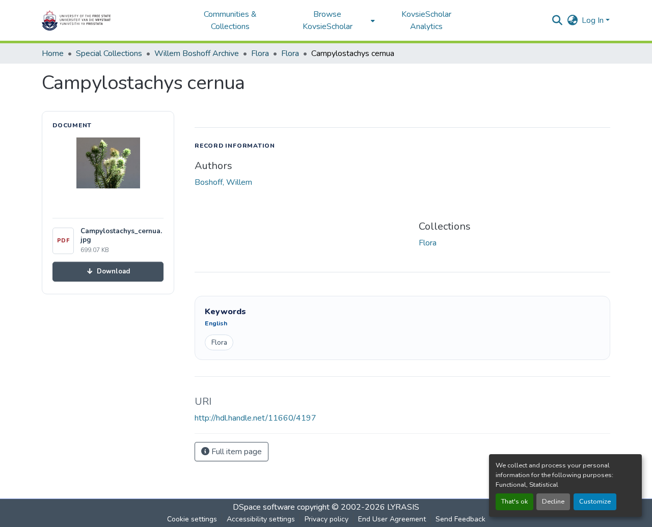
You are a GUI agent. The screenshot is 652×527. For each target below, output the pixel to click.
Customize (595, 501)
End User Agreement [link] (392, 519)
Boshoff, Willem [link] (223, 182)
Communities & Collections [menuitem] (230, 20)
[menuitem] (330, 20)
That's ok (514, 501)
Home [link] (53, 53)
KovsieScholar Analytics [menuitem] (426, 20)
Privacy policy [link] (326, 519)
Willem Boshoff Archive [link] (196, 53)
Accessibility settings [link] (261, 519)
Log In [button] (594, 20)
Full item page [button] (235, 451)
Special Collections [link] (109, 53)
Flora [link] (260, 53)
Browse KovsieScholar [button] (327, 20)
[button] (108, 20)
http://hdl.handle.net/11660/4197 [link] (255, 418)
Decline (553, 501)
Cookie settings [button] (192, 519)
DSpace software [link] (264, 507)
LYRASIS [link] (403, 507)
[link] (108, 272)
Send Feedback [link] (460, 519)
